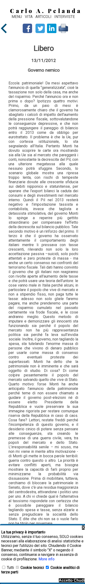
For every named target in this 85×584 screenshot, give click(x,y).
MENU (17, 16)
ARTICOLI (43, 16)
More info (46, 559)
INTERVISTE (64, 16)
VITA (29, 16)
